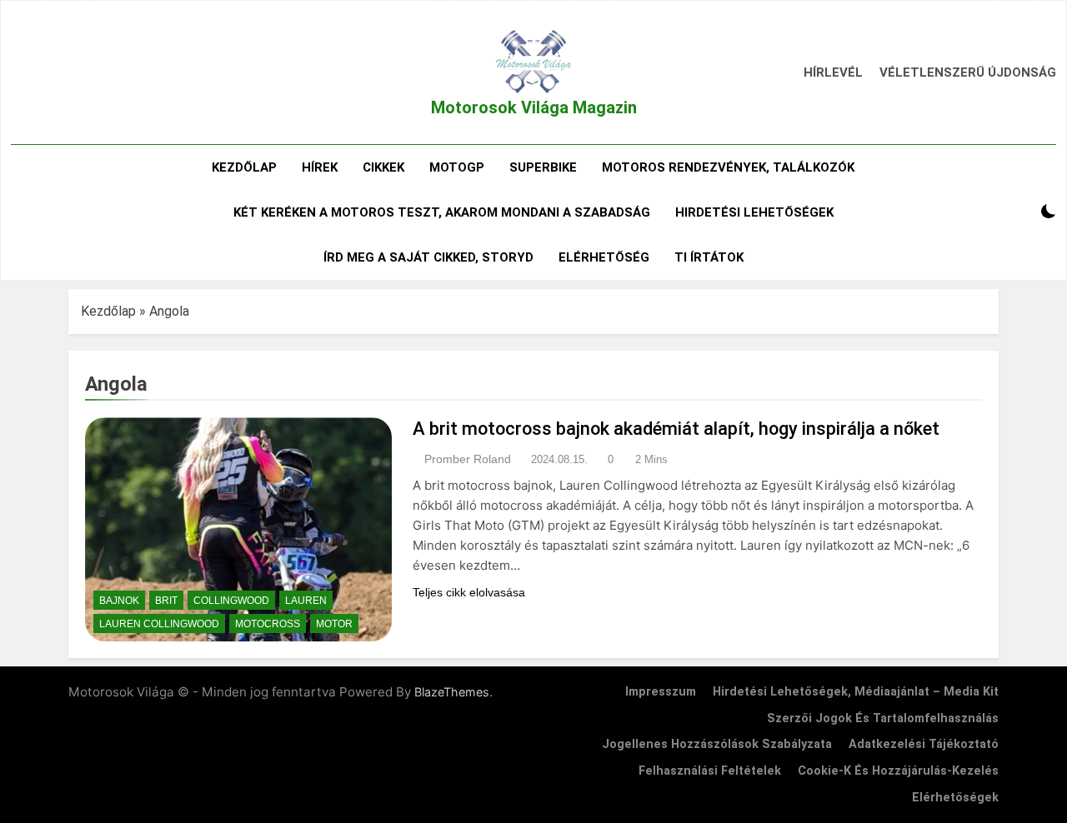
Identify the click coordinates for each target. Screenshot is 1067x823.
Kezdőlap (244, 167)
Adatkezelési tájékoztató (924, 744)
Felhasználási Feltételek (710, 771)
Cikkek (383, 167)
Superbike (543, 167)
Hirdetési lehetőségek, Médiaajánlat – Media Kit (856, 692)
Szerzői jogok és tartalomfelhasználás (883, 718)
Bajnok (119, 600)
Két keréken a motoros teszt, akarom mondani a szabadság (441, 212)
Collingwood (231, 600)
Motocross (267, 624)
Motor (334, 624)
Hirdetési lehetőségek (754, 212)
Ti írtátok (709, 257)
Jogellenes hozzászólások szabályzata (717, 744)
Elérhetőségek (955, 798)
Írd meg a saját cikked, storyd (428, 257)
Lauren (306, 600)
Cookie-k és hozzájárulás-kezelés (898, 771)
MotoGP (456, 167)
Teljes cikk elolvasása (469, 592)
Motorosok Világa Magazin (534, 107)
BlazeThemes (451, 692)
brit (166, 600)
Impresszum (660, 692)
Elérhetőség (604, 257)
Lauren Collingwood (159, 624)
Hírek (320, 167)
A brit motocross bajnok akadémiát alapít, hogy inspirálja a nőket (676, 428)
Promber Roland (467, 459)
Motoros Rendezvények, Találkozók (728, 167)
